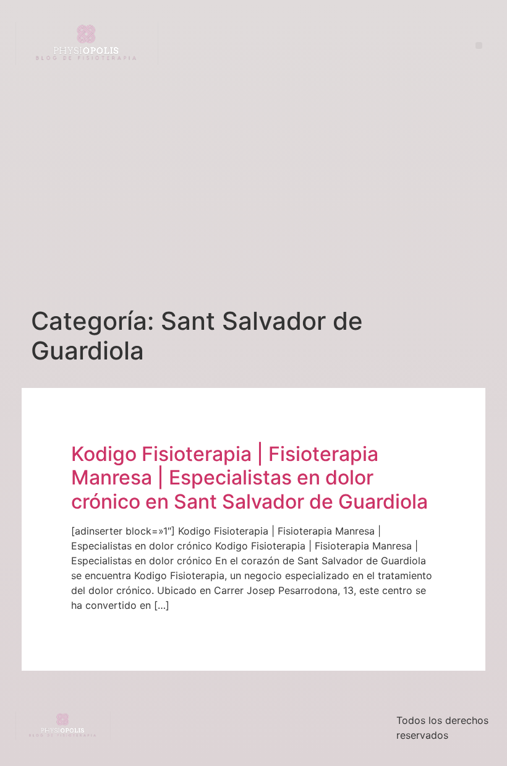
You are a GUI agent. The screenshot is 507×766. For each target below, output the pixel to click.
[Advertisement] (253, 183)
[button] (478, 45)
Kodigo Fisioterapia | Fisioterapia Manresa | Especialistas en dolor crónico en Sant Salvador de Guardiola (249, 478)
